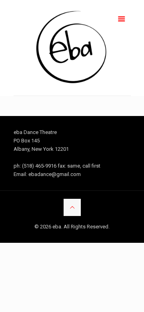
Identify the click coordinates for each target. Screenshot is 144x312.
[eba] (72, 48)
